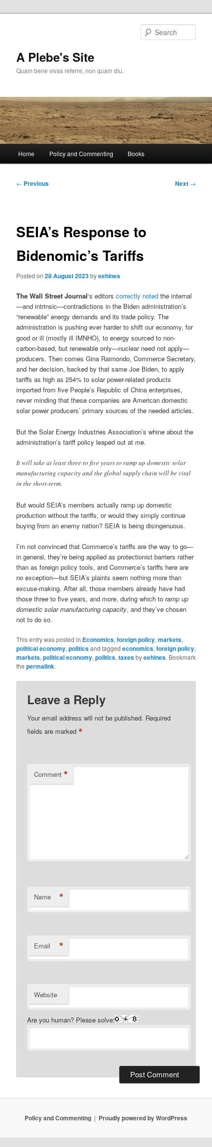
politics (79, 648)
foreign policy (136, 639)
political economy (41, 648)
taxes (126, 657)
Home (26, 153)
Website (45, 994)
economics (137, 648)
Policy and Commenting (81, 153)
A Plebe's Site (55, 56)
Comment (51, 774)
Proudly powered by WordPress (143, 1117)
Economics (98, 639)
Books (136, 153)
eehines (109, 275)
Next (185, 183)
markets (169, 639)
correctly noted (137, 295)
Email (49, 946)
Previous (32, 183)
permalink (40, 666)
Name (49, 897)
